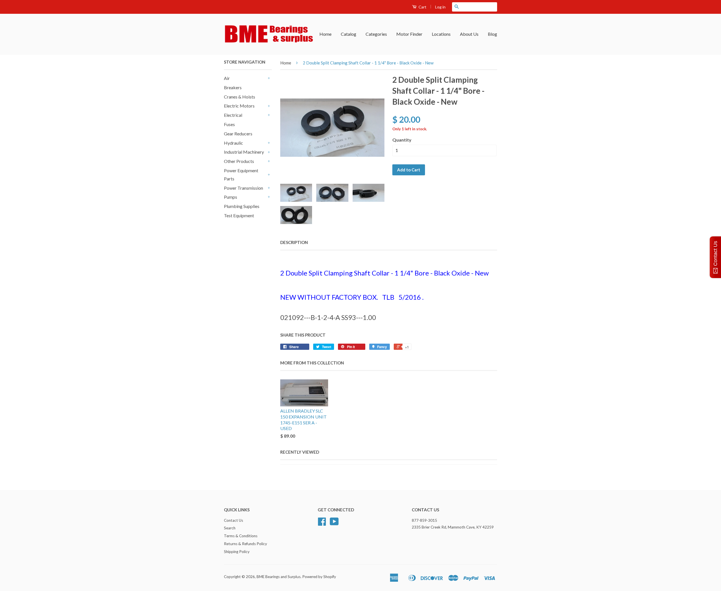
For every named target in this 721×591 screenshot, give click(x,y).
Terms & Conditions (240, 536)
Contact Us (233, 520)
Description (294, 242)
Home (325, 34)
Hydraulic (233, 142)
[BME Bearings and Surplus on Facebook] (322, 523)
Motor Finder (409, 34)
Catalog (348, 34)
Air (227, 78)
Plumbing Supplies (241, 206)
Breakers (233, 87)
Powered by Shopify (319, 576)
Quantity (401, 139)
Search (229, 528)
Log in (440, 7)
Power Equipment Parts (241, 174)
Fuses (229, 124)
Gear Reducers (238, 133)
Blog (492, 34)
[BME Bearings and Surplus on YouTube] (334, 523)
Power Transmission (243, 188)
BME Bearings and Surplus (279, 576)
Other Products (239, 161)
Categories (376, 34)
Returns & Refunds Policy (245, 543)
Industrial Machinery (244, 152)
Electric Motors (239, 105)
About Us (469, 34)
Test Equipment (239, 215)
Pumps (230, 197)
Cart (422, 7)
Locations (441, 34)
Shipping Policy (237, 551)
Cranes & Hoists (239, 96)
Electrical (233, 115)
